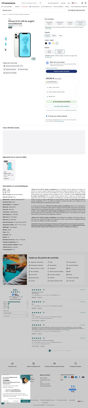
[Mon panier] (85, 3)
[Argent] (57, 43)
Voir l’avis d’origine (35, 320)
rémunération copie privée (71, 110)
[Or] (53, 43)
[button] (75, 3)
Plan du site (45, 402)
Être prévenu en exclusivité (62, 101)
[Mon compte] (82, 3)
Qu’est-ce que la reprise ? (52, 68)
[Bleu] (49, 43)
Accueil (4, 14)
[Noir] (46, 43)
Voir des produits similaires (61, 106)
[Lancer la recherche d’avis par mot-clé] (27, 316)
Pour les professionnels (45, 386)
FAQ (41, 382)
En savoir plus (48, 28)
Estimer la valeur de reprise (61, 71)
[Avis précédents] (47, 350)
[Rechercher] (40, 3)
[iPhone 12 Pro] (9, 166)
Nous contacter (43, 378)
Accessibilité (72, 400)
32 (66, 350)
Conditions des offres (45, 380)
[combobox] (29, 3)
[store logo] (9, 3)
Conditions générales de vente (47, 400)
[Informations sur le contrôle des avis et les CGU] (21, 296)
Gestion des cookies (33, 400)
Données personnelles (62, 400)
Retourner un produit (45, 384)
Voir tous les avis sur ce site (15, 299)
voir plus (68, 329)
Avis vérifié (83, 289)
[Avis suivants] (69, 351)
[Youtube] (8, 402)
